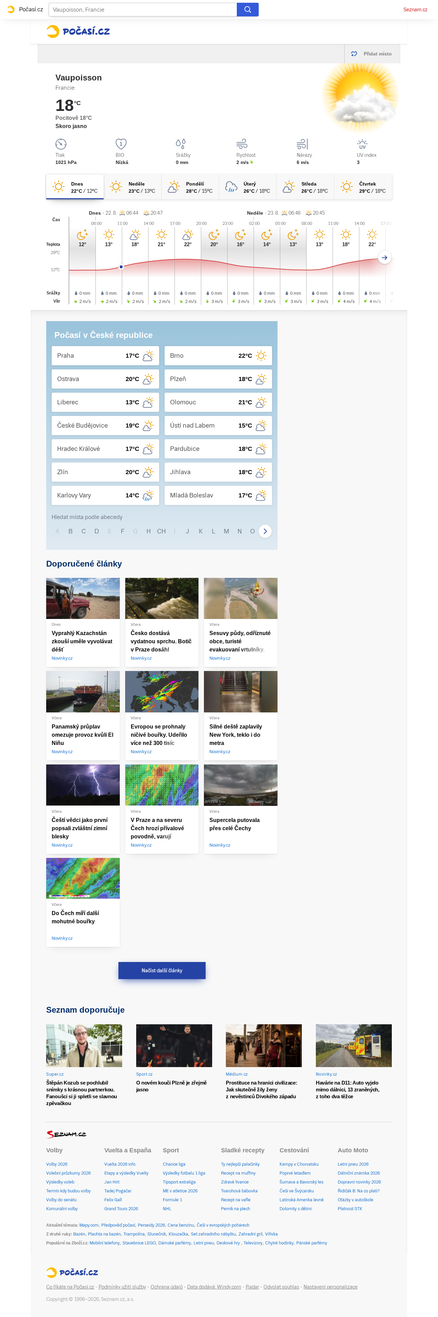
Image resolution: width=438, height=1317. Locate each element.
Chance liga (174, 1164)
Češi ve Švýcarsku (297, 1191)
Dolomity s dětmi (296, 1208)
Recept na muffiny (238, 1173)
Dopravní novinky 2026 (359, 1182)
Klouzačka (178, 1234)
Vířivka (271, 1234)
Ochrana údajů (167, 1287)
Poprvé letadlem (295, 1173)
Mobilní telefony (105, 1243)
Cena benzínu (181, 1225)
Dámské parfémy (174, 1243)
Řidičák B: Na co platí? (359, 1191)
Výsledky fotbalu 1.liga (184, 1173)
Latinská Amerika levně (302, 1200)
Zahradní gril (250, 1234)
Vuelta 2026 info (120, 1164)
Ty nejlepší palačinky (240, 1164)
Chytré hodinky (279, 1243)
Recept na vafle (235, 1200)
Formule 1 (172, 1200)
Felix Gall (113, 1200)
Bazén (79, 1234)
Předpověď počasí (118, 1225)
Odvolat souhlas (281, 1287)
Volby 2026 (56, 1164)
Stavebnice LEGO (139, 1243)
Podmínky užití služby (122, 1287)
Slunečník (156, 1234)
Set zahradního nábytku (213, 1234)
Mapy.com (89, 1225)
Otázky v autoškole (355, 1200)
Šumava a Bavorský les (301, 1182)
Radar (252, 1287)
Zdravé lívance (235, 1182)
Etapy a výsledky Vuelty (126, 1173)
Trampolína (134, 1234)
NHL (167, 1208)
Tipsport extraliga (179, 1182)
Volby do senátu (61, 1200)
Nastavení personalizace (331, 1287)
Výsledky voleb (60, 1182)
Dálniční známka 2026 (359, 1173)
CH (161, 531)
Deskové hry (229, 1243)
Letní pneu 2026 (353, 1164)
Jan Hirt (111, 1182)
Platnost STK (350, 1208)
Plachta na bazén (104, 1234)
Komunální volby (62, 1208)
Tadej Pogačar (117, 1191)
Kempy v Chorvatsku (299, 1164)
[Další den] (385, 257)
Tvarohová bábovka (239, 1191)
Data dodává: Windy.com (214, 1287)
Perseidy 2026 (151, 1225)
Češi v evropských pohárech (223, 1225)
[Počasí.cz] (78, 31)
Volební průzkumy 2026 (68, 1173)
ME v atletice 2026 (180, 1191)
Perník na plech (235, 1208)
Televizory (253, 1243)
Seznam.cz (415, 9)
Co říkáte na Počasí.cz (70, 1287)
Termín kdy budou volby (68, 1191)
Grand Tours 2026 (121, 1208)
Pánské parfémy (311, 1243)
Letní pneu (204, 1243)
